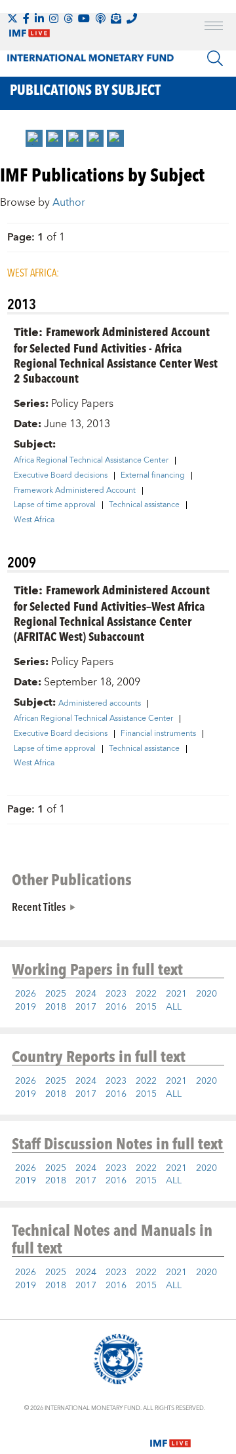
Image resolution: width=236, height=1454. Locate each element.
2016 (116, 1007)
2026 (25, 994)
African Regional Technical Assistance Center (93, 719)
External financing (153, 476)
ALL (174, 1007)
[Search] (215, 58)
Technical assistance (144, 505)
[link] (34, 138)
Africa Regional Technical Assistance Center (91, 461)
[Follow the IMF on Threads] (68, 18)
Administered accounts (99, 704)
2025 (55, 994)
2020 (206, 994)
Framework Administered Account (75, 491)
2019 (25, 1007)
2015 (146, 1007)
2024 (85, 994)
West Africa (34, 520)
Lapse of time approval (55, 505)
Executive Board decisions (61, 476)
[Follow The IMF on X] (12, 18)
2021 (176, 994)
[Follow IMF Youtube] (84, 18)
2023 (116, 994)
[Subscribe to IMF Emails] (116, 18)
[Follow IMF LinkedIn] (39, 18)
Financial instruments (158, 734)
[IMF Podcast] (100, 18)
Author (68, 202)
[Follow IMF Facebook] (26, 18)
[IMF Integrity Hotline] (132, 18)
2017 (85, 1007)
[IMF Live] (170, 1435)
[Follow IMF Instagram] (53, 18)
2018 (55, 1007)
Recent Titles (39, 906)
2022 (146, 994)
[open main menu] (214, 27)
